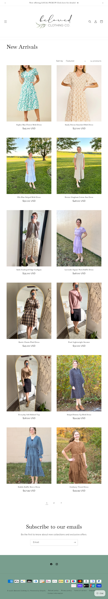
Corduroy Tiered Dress (79, 487)
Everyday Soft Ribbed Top (29, 415)
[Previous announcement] (5, 3)
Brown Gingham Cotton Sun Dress (79, 197)
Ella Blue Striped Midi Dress (29, 197)
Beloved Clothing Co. (22, 591)
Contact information (55, 593)
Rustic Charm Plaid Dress (29, 342)
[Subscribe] (75, 542)
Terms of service (80, 590)
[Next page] (61, 503)
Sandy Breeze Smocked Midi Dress (79, 125)
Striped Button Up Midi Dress (79, 415)
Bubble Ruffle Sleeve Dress (29, 487)
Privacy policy (66, 590)
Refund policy (53, 590)
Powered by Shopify (38, 591)
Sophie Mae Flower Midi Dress (29, 125)
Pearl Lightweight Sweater (79, 342)
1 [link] (46, 502)
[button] (5, 22)
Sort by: (59, 61)
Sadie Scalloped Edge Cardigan (28, 270)
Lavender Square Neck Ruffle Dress (79, 270)
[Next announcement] (103, 3)
